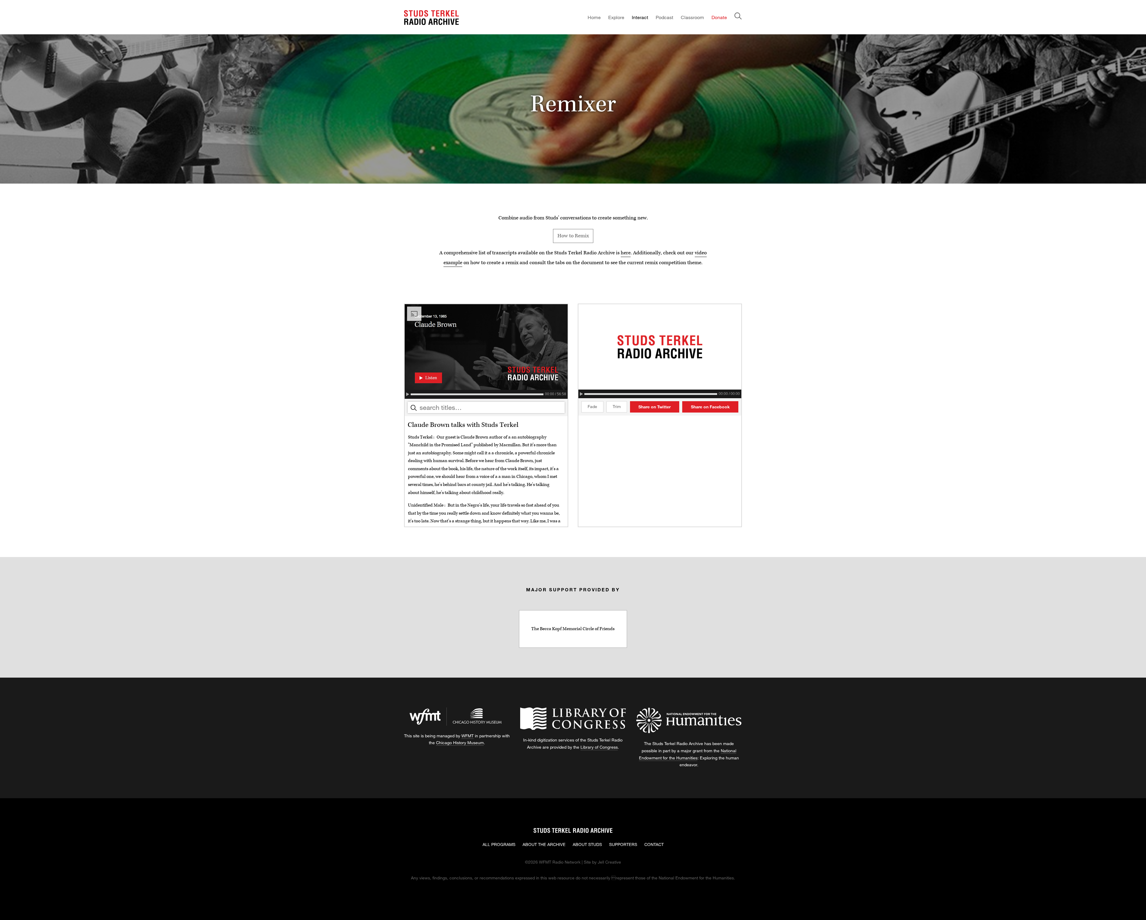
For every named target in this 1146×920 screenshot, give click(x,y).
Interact (640, 17)
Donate (719, 17)
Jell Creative (609, 861)
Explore (616, 17)
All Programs (499, 844)
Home (594, 17)
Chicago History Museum (460, 742)
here (626, 253)
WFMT (467, 735)
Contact (654, 844)
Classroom (692, 17)
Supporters (623, 844)
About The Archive (544, 844)
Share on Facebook (710, 406)
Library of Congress (599, 747)
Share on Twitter (654, 406)
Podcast (664, 17)
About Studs (587, 844)
